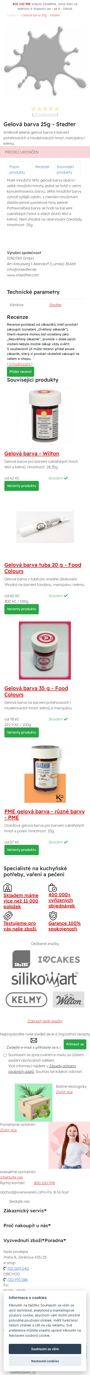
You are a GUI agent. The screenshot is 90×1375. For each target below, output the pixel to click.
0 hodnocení (45, 114)
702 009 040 (18, 1268)
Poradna (54, 1240)
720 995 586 (17, 1279)
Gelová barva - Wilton (31, 453)
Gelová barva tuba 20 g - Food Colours (42, 568)
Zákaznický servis (23, 1210)
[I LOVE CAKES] (59, 959)
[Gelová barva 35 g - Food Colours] (45, 650)
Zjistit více (64, 1092)
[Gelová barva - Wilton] (45, 415)
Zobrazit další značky (45, 1021)
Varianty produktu (21, 486)
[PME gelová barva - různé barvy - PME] (45, 773)
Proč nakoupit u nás (25, 1225)
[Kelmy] (27, 999)
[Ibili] (21, 959)
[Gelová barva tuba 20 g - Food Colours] (45, 527)
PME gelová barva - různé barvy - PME (44, 814)
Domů (11, 15)
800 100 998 (44, 1182)
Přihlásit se (75, 1044)
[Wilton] (68, 999)
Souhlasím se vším (45, 1349)
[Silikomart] (45, 979)
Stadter (55, 304)
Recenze (42, 166)
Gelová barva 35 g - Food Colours (36, 691)
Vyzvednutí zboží (22, 1240)
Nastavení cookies (45, 1361)
